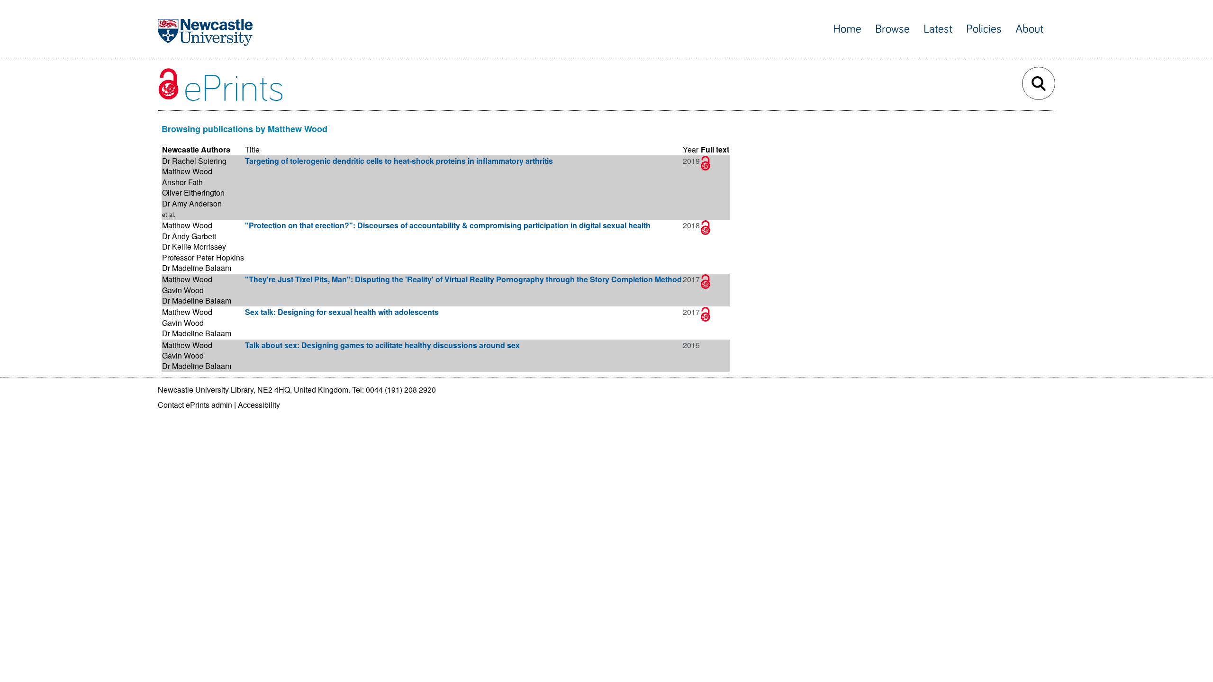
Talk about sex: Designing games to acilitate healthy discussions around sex (382, 345)
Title (252, 149)
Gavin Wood (183, 290)
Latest (937, 29)
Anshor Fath (182, 182)
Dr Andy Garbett (189, 236)
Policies (984, 29)
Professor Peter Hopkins (203, 257)
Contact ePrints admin (195, 404)
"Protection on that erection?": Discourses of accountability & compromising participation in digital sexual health (448, 225)
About (1029, 29)
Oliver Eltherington (193, 192)
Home (847, 29)
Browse (892, 29)
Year (690, 149)
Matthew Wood (187, 171)
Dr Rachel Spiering (194, 160)
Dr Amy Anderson (192, 203)
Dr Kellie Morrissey (194, 246)
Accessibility (259, 404)
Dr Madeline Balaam (196, 267)
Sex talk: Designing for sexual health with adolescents (342, 311)
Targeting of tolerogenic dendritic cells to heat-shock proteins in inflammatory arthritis (399, 160)
